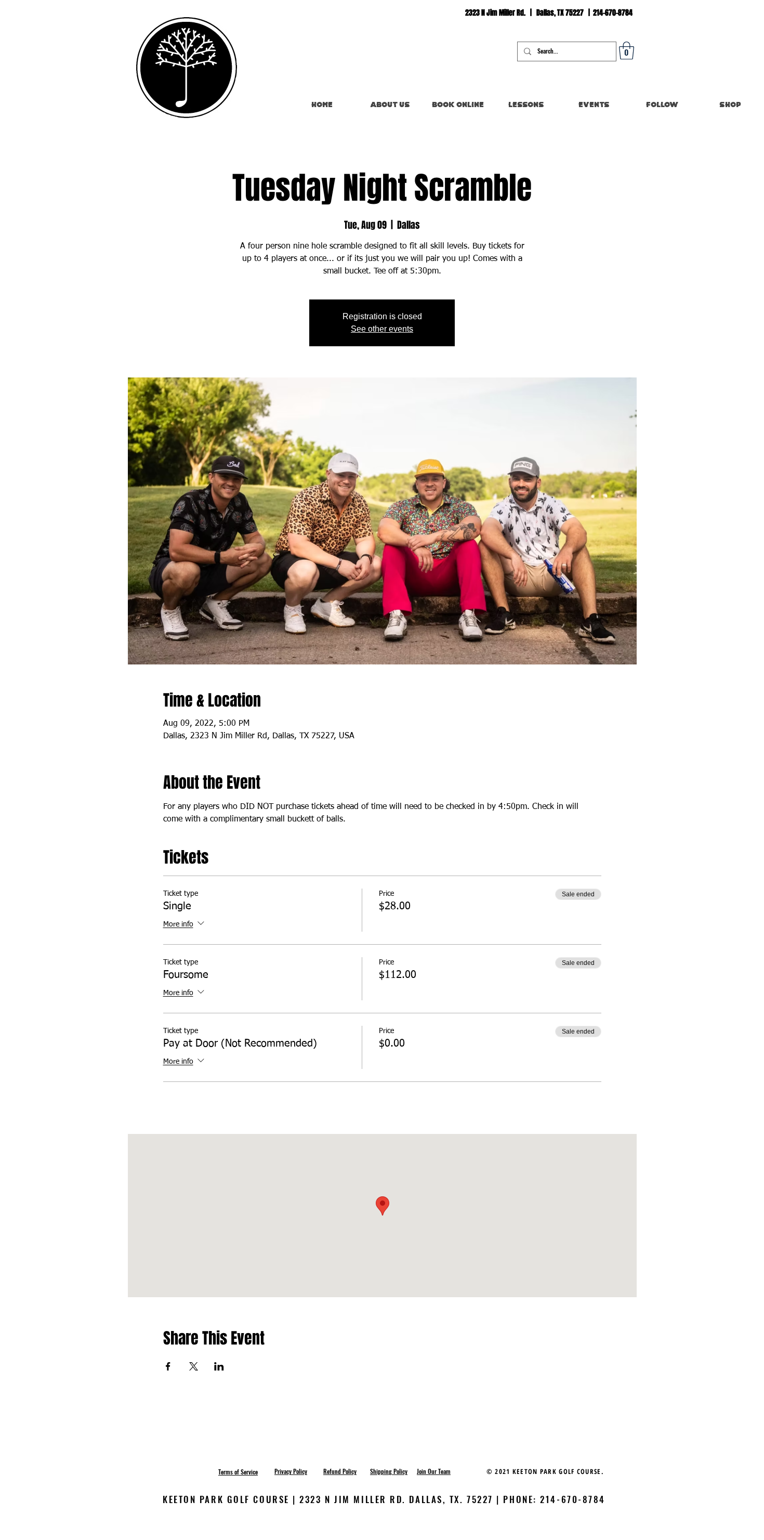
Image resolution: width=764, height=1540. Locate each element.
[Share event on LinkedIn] (219, 1366)
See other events (382, 328)
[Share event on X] (194, 1366)
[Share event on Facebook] (168, 1366)
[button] (626, 51)
